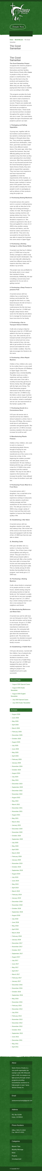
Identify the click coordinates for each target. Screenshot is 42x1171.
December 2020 (17, 829)
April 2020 (15, 849)
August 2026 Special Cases (21, 684)
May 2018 (15, 926)
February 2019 (17, 894)
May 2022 (15, 801)
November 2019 (17, 863)
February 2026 (17, 731)
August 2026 (16, 714)
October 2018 (16, 908)
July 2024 (15, 777)
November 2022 (17, 794)
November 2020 (17, 832)
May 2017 (15, 967)
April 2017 (15, 971)
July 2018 (15, 919)
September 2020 (17, 839)
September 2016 (17, 995)
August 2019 (16, 874)
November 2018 (17, 905)
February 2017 (17, 978)
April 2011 (15, 1047)
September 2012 (17, 1033)
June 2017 (15, 964)
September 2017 (17, 953)
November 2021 (17, 811)
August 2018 (16, 915)
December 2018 (17, 901)
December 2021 (17, 808)
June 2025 (15, 749)
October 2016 (16, 991)
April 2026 (15, 725)
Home (11, 39)
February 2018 (17, 936)
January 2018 (16, 939)
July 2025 (15, 745)
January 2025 (16, 763)
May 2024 (15, 780)
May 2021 (15, 818)
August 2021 (16, 815)
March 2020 (16, 853)
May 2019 (15, 884)
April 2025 (15, 756)
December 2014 (17, 1009)
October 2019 (16, 867)
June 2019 (15, 881)
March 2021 (16, 822)
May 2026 (15, 721)
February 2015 (17, 1005)
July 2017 (15, 960)
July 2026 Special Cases (20, 699)
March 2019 (16, 891)
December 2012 (17, 1023)
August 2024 (16, 773)
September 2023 (17, 787)
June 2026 (15, 718)
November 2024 (17, 766)
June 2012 (15, 1037)
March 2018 (16, 933)
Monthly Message (17, 1149)
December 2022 (17, 790)
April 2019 (15, 887)
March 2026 (16, 728)
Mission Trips (16, 1146)
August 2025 (16, 742)
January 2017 (16, 981)
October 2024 (16, 770)
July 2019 (15, 877)
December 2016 (17, 985)
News (13, 1152)
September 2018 (17, 912)
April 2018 (15, 929)
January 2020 (16, 860)
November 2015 (17, 1002)
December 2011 (17, 1040)
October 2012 (16, 1030)
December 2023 (17, 783)
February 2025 (17, 759)
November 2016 (17, 988)
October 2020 (16, 835)
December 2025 (17, 735)
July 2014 (15, 1012)
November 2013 (17, 1019)
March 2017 (16, 974)
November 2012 (17, 1026)
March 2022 (16, 804)
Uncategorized (16, 1159)
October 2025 (16, 738)
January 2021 (16, 825)
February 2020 (17, 856)
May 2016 (15, 998)
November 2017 (17, 946)
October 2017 (16, 950)
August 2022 (16, 797)
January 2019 (16, 898)
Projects (14, 1156)
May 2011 (15, 1043)
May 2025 (15, 752)
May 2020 (15, 846)
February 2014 (17, 1016)
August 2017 (16, 957)
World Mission (19, 39)
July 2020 (15, 842)
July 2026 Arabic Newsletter (21, 703)
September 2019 (17, 870)
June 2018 (15, 922)
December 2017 (17, 943)
